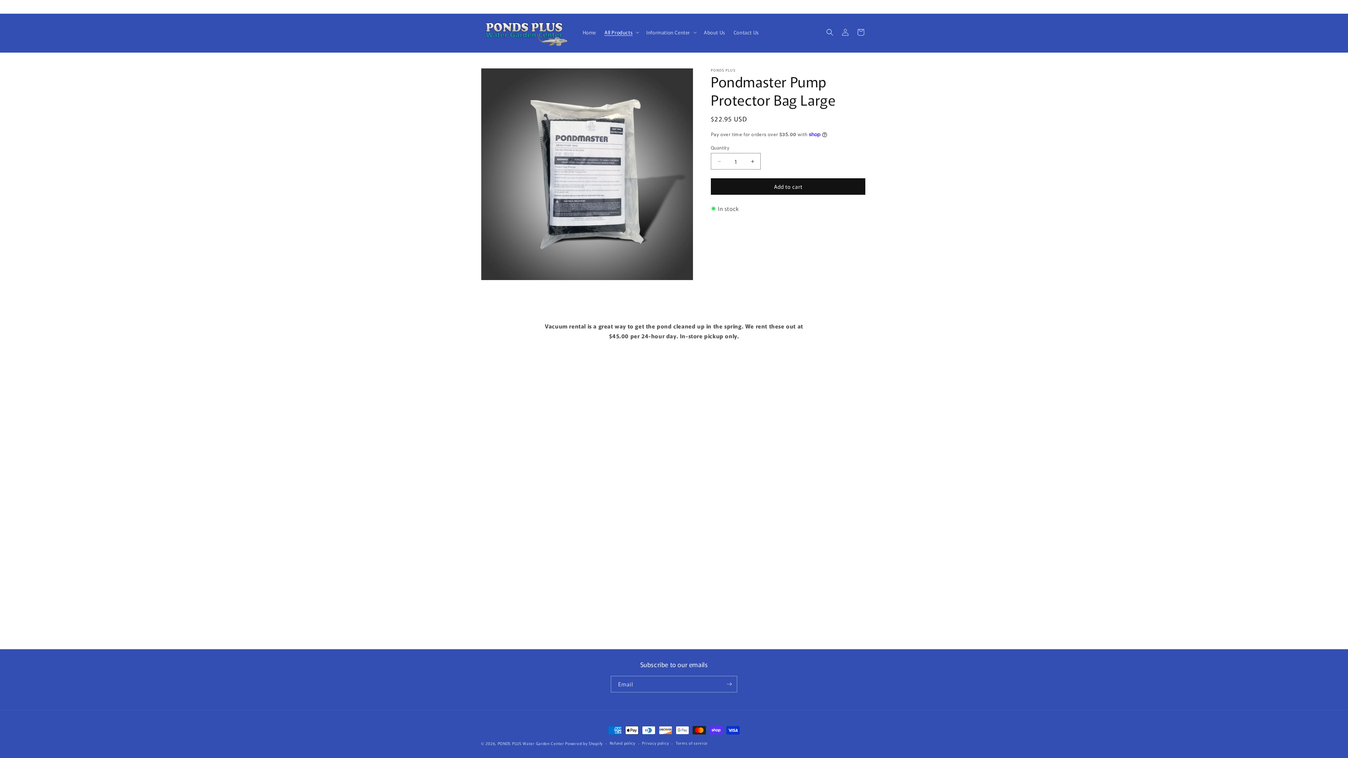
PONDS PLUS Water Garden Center (531, 743)
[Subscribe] (729, 684)
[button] (621, 32)
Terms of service (692, 743)
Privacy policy (655, 743)
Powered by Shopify (584, 743)
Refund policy (622, 743)
